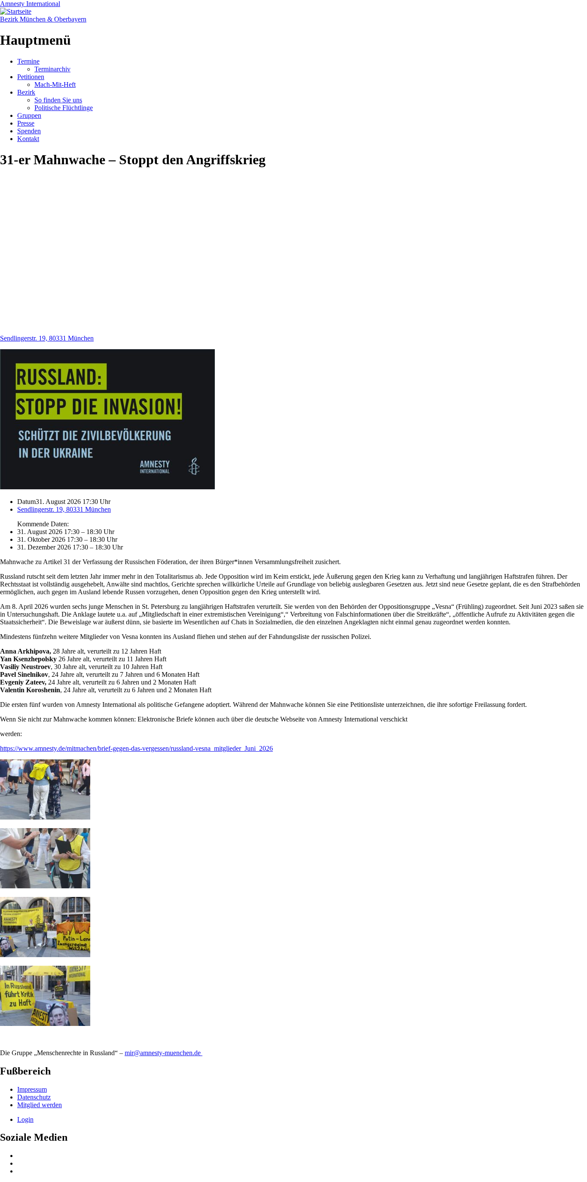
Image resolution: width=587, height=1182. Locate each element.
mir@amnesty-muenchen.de (163, 1052)
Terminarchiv (52, 69)
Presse (25, 123)
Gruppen (29, 115)
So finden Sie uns (58, 100)
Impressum (32, 1089)
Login (25, 1119)
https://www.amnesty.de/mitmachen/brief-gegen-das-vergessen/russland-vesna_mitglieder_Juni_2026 (136, 748)
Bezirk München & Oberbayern (43, 19)
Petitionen (30, 76)
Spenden (29, 131)
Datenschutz (34, 1097)
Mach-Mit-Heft (55, 84)
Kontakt (28, 138)
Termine (28, 61)
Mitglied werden (39, 1104)
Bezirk (26, 92)
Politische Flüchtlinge (63, 107)
